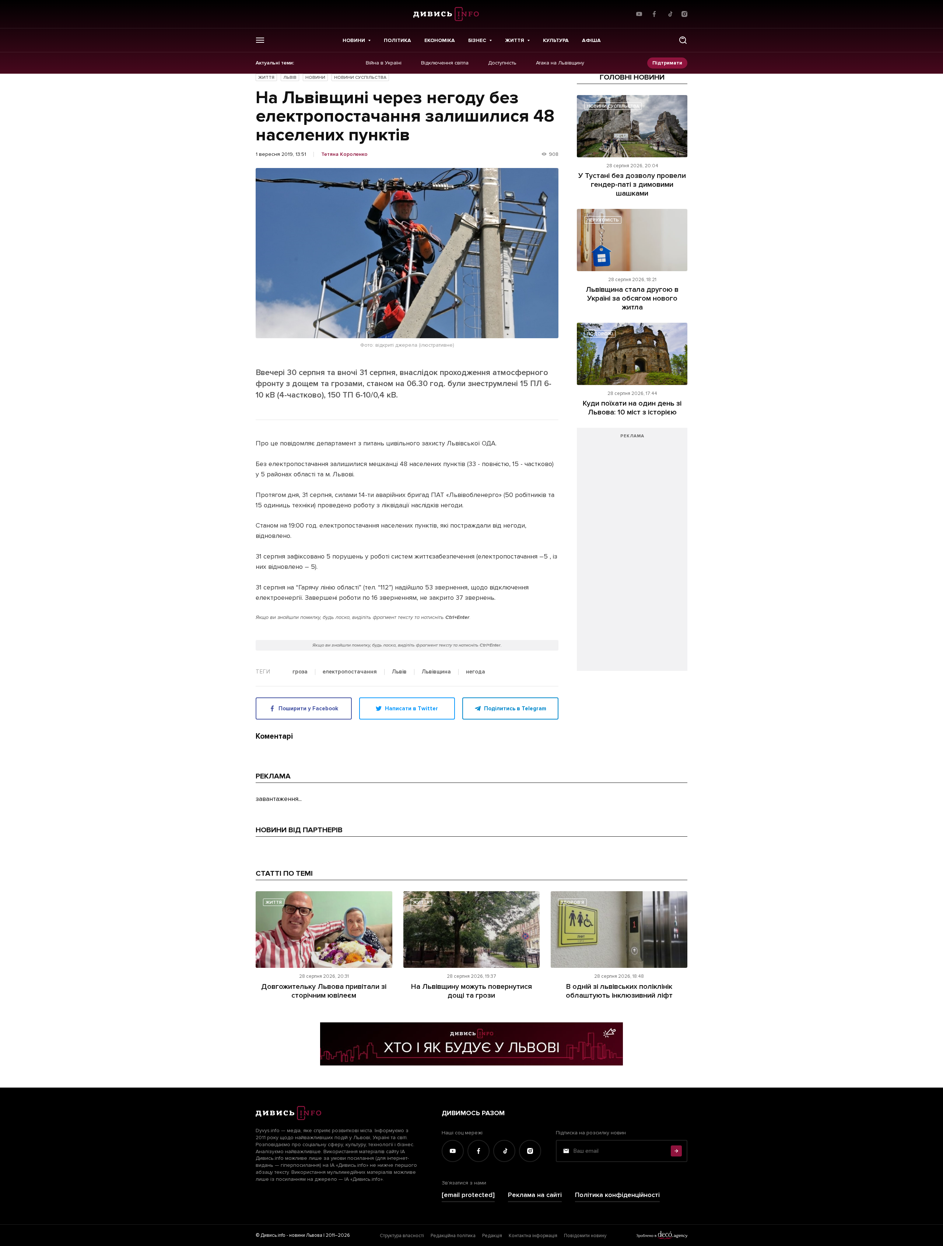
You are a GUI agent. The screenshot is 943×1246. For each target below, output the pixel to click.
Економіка (439, 40)
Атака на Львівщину (560, 63)
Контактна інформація (533, 1236)
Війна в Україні (384, 63)
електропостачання (350, 672)
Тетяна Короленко (344, 154)
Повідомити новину (585, 1236)
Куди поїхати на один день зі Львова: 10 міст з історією (632, 408)
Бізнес (477, 40)
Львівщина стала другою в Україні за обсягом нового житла (632, 298)
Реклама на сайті (535, 1195)
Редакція (492, 1236)
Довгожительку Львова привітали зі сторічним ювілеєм (323, 991)
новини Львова (305, 1235)
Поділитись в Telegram (515, 708)
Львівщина (436, 672)
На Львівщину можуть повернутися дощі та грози (471, 991)
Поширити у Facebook (308, 708)
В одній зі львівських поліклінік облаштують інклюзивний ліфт (619, 991)
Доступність (502, 63)
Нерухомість (603, 220)
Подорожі (600, 334)
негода (475, 672)
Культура (556, 40)
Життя (514, 40)
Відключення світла (445, 63)
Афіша (591, 40)
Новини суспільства (360, 77)
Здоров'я (572, 902)
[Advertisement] (632, 553)
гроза (300, 672)
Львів (290, 77)
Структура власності (402, 1236)
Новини (354, 40)
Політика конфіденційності (617, 1195)
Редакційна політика (453, 1236)
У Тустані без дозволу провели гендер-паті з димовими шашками (632, 184)
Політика (397, 40)
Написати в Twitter (411, 708)
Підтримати (667, 63)
